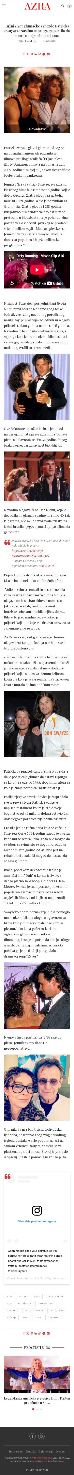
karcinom (12, 1310)
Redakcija (31, 41)
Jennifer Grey (37, 1278)
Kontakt (31, 1451)
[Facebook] (32, 1436)
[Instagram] (41, 1436)
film (9, 1303)
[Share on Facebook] (24, 54)
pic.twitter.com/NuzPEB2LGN (30, 556)
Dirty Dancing (55, 1296)
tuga (38, 1317)
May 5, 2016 (46, 566)
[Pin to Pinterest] (32, 54)
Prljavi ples (57, 1310)
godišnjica (24, 1303)
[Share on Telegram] (43, 54)
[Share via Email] (48, 54)
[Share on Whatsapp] (39, 54)
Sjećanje (11, 1317)
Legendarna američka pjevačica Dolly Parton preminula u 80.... (37, 1400)
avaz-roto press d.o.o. (42, 1457)
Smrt (25, 1317)
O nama (60, 1451)
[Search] (63, 6)
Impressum (16, 1451)
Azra (10, 1296)
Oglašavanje (45, 1451)
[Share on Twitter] (27, 54)
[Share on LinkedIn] (36, 54)
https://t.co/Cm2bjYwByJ (27, 551)
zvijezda (53, 1317)
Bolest (23, 1296)
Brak (37, 1296)
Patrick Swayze (34, 1310)
